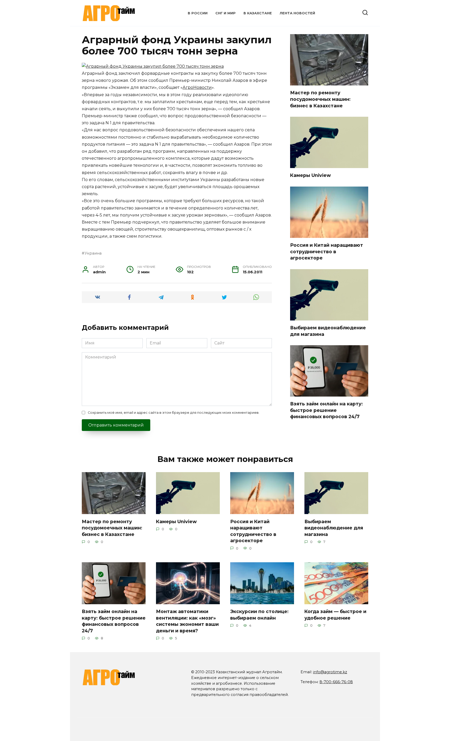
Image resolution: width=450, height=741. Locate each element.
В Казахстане (257, 13)
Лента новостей (297, 13)
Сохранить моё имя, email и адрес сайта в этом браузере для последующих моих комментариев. (173, 413)
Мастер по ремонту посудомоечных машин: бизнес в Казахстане (320, 99)
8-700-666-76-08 (336, 682)
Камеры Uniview (310, 175)
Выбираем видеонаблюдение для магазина (333, 527)
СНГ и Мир (225, 13)
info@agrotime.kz (330, 672)
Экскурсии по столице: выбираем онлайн (259, 615)
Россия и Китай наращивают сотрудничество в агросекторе (326, 251)
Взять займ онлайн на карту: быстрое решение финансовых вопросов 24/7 (326, 410)
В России (198, 13)
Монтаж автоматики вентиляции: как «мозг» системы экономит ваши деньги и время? (187, 621)
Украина (93, 253)
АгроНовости (197, 87)
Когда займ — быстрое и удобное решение (335, 615)
